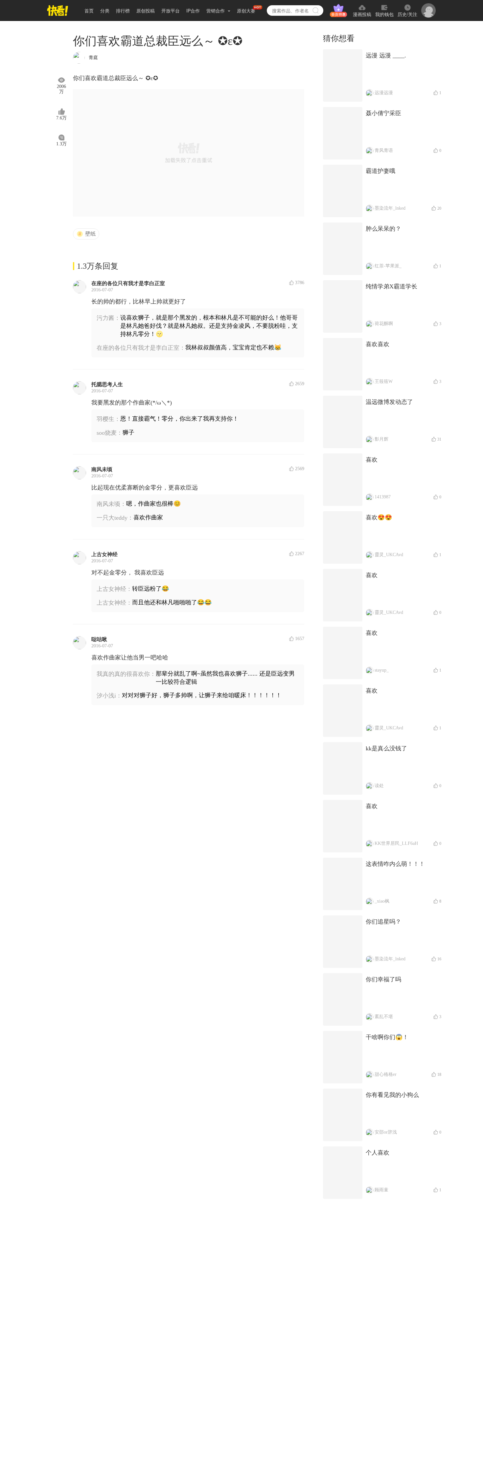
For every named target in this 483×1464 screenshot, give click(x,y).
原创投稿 (145, 10)
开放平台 (170, 10)
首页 (89, 10)
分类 (104, 10)
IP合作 (193, 10)
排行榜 (123, 10)
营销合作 (216, 10)
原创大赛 (246, 10)
